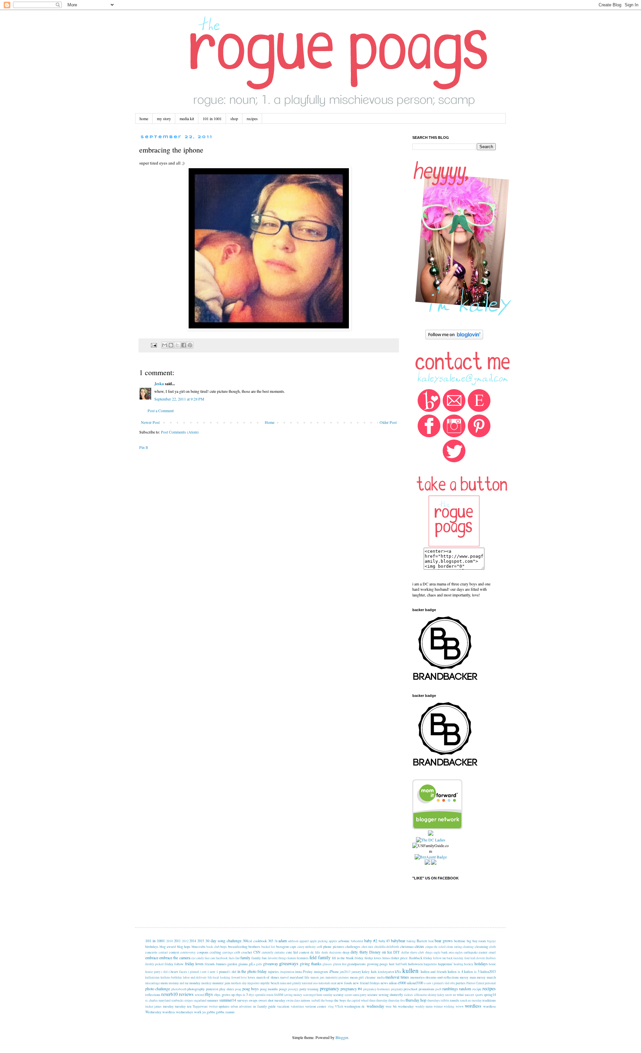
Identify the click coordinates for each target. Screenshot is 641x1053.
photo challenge (157, 988)
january (356, 972)
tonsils (454, 1000)
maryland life (299, 977)
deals (325, 952)
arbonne (344, 941)
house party (153, 972)
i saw (203, 972)
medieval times (397, 977)
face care (210, 958)
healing (458, 964)
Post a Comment (161, 410)
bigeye (491, 941)
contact (163, 952)
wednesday (375, 1006)
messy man (468, 977)
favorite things (277, 958)
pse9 (438, 989)
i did (164, 972)
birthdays (151, 946)
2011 (177, 941)
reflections (152, 994)
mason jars (317, 977)
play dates (226, 989)
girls (259, 964)
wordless (473, 1006)
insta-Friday (303, 971)
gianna (243, 964)
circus (419, 946)
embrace (151, 957)
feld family (319, 957)
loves (251, 977)
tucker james (153, 1006)
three (372, 1000)
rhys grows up (224, 994)
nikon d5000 (397, 983)
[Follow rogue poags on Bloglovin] (454, 337)
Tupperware (200, 1006)
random (465, 988)
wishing (449, 1006)
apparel (304, 941)
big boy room (476, 941)
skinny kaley (436, 995)
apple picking (319, 941)
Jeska (159, 383)
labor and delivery (195, 977)
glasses (327, 964)
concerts (151, 952)
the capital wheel (358, 1000)
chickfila (379, 947)
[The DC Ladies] (430, 839)
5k (276, 941)
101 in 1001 (212, 118)
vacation (283, 1006)
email (492, 952)
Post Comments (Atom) (180, 432)
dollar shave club (412, 952)
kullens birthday (171, 977)
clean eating (454, 947)
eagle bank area (444, 952)
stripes (188, 1000)
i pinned (193, 972)
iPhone (334, 971)
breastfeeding (237, 946)
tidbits (445, 1000)
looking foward (230, 977)
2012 (185, 941)
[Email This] (164, 345)
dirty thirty (359, 952)
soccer (469, 994)
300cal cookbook (255, 941)
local (216, 977)
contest (174, 952)
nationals (324, 983)
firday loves (373, 958)
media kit (187, 118)
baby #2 (370, 940)
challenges (352, 946)
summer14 (227, 1000)
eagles (459, 952)
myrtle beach (269, 983)
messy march (486, 977)
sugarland (200, 1000)
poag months (269, 989)
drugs (429, 952)
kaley (366, 971)
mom (164, 983)
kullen (410, 970)
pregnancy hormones (376, 989)
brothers (254, 946)
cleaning (468, 947)
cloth (492, 947)
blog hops (184, 946)
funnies (221, 964)
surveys (242, 1000)
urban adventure (241, 1006)
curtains (279, 952)
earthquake (471, 952)
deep (346, 952)
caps (293, 946)
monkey (206, 983)
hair (392, 964)
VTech (339, 1006)
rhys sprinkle (257, 995)
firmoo (386, 958)
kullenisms (152, 977)
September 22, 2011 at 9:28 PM (179, 399)
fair (237, 958)
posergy (293, 989)
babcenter (357, 941)
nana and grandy (290, 983)
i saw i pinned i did (222, 971)
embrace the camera (174, 957)
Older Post (388, 422)
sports (479, 995)
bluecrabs (198, 946)
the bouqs (327, 1000)
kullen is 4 (455, 971)
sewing (384, 994)
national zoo (310, 983)
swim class (293, 1000)
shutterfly (396, 994)
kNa (398, 971)
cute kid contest (297, 952)
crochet (246, 952)
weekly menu (424, 1006)
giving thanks (310, 963)
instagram (321, 971)
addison (293, 941)
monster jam (221, 983)
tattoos (305, 1000)
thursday (382, 1000)
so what (458, 994)
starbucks (177, 1000)
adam (282, 940)
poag (238, 989)
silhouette (420, 995)
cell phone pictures (330, 946)
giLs (252, 964)
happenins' (445, 964)
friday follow (174, 964)
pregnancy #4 (351, 988)
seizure (372, 994)
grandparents (356, 964)
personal (490, 983)
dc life (315, 952)
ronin (269, 995)
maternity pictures (337, 977)
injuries (273, 971)
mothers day (239, 983)
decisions (335, 952)
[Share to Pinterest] (190, 345)
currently (267, 952)
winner (438, 1006)
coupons (202, 952)
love (244, 977)
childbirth (392, 947)
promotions (426, 989)
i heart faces (178, 971)
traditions (489, 1000)
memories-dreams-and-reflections (434, 977)
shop (234, 118)
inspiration (287, 972)
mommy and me (179, 983)
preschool (410, 989)
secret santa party (356, 995)
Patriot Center (475, 983)
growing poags (377, 964)
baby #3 (384, 941)
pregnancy (329, 988)
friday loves (194, 963)
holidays (481, 963)
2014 (192, 941)
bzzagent (282, 946)
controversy (188, 952)
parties (460, 983)
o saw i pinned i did (436, 983)
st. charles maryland (158, 1000)
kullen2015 (488, 971)
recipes (252, 118)
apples (333, 941)
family (245, 957)
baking (411, 941)
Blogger (342, 1037)
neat (334, 983)
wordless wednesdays (177, 1012)
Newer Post (150, 422)
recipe (476, 989)
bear (431, 941)
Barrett (422, 941)
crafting (215, 952)
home (144, 118)
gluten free (340, 964)
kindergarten (386, 972)
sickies (408, 995)
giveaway (270, 963)
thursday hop (416, 1000)
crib (237, 952)
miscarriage (152, 983)
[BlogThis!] (171, 345)
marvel (284, 977)
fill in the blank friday (348, 958)
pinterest (212, 989)
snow (448, 995)
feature (291, 958)
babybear (398, 940)
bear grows (444, 940)
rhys (209, 994)
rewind (199, 995)
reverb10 (169, 994)
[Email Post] (153, 344)
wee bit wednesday (400, 1006)
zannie (230, 1012)
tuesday (168, 1006)
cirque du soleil (435, 947)
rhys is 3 (242, 994)
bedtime (459, 941)
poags (283, 989)
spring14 (490, 994)
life (210, 977)
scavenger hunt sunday (318, 995)
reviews (186, 994)
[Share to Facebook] (183, 345)
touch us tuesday (471, 1000)
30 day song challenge (223, 940)
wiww (460, 1006)
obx (452, 983)
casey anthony (306, 947)
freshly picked (154, 964)
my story (164, 118)
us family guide (264, 1006)
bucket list (268, 947)
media (381, 977)
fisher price (399, 958)
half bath (401, 964)
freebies (491, 958)
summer (212, 1000)
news (384, 983)
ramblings (450, 988)
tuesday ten (183, 1006)
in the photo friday (252, 971)
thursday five (396, 1000)
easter (483, 952)
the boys (340, 1000)
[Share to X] (177, 345)
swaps (253, 1000)
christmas (407, 946)
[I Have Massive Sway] (430, 834)
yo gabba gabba (213, 1012)
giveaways (288, 963)
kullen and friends (434, 971)
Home (269, 422)
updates (224, 1006)
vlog (331, 1006)
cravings (227, 952)
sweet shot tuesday (271, 1000)
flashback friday (420, 958)
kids (374, 971)
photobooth (179, 989)
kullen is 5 (471, 971)
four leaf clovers (474, 958)
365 (270, 941)
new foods (344, 983)
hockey (468, 964)
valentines (297, 1006)
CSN (256, 952)
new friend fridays (366, 983)
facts (232, 958)
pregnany (397, 989)
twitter (213, 1006)
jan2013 (345, 972)
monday (194, 983)
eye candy (197, 958)
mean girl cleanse (363, 977)
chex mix (368, 947)
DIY (396, 952)
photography (196, 989)
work (197, 1012)
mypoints (253, 983)
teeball (315, 1000)
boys (223, 946)
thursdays (433, 1000)
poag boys (250, 988)
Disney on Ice (380, 952)
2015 (200, 941)
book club (213, 947)
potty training (308, 989)
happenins (430, 964)
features (302, 958)
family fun (258, 958)
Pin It (143, 447)
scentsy (338, 994)
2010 (169, 941)
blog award (168, 946)
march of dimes (267, 977)
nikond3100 (415, 983)
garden (232, 964)
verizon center (315, 1006)
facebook (222, 958)
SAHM (278, 995)
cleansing (481, 946)
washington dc (354, 1006)
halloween (415, 964)
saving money (293, 995)
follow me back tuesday (448, 958)
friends (210, 964)
